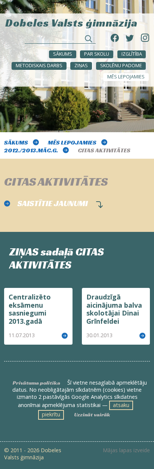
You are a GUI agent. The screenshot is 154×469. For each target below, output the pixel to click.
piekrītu (51, 414)
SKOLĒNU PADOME (121, 65)
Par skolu (96, 54)
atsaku (121, 405)
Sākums (62, 54)
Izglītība (131, 54)
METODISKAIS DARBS (39, 65)
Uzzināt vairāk (92, 414)
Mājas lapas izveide (126, 450)
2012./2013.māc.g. (31, 150)
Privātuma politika (36, 382)
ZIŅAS (81, 65)
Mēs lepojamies (126, 77)
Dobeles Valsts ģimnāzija (71, 22)
